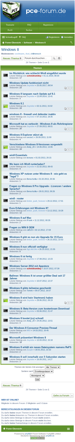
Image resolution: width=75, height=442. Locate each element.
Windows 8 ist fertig (20, 256)
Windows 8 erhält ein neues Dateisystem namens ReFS (40, 347)
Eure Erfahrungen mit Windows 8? (28, 208)
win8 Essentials (18, 155)
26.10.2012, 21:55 (47, 249)
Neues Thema (11, 58)
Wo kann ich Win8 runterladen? (27, 164)
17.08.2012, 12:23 (45, 259)
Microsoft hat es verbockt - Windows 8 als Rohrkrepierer (41, 124)
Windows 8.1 (16, 103)
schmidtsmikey (34, 76)
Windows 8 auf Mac (20, 217)
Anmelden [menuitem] (68, 37)
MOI (29, 330)
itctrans (30, 158)
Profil (10, 30)
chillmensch (36, 54)
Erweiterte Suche (59, 58)
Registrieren (48, 25)
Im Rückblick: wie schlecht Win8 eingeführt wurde (37, 73)
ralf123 (30, 230)
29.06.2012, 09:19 (45, 300)
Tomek (30, 290)
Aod (27, 54)
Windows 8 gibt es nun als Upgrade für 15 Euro (36, 237)
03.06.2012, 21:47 (45, 311)
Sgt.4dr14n (32, 249)
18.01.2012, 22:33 (43, 350)
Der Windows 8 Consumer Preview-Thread (33, 328)
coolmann (19, 54)
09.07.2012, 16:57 (43, 290)
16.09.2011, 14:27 (44, 359)
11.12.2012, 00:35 (42, 220)
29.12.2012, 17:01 (55, 201)
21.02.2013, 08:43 (45, 166)
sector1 (30, 137)
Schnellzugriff (11, 37)
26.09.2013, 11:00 (43, 137)
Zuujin (30, 350)
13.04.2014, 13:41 (45, 96)
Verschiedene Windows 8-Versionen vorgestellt (35, 144)
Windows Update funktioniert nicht (28, 83)
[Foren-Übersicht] (34, 10)
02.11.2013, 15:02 (44, 106)
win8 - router (16, 198)
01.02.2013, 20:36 (47, 179)
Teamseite (10, 25)
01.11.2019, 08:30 (51, 76)
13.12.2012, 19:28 (55, 211)
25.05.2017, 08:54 (45, 85)
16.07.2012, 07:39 (51, 268)
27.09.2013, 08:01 (45, 126)
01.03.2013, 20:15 (43, 158)
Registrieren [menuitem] (54, 37)
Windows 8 (10, 50)
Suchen (29, 30)
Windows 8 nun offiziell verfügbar (28, 246)
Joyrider (31, 85)
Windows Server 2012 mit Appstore (29, 266)
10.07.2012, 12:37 (45, 281)
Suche (54, 58)
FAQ (29, 25)
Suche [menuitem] (72, 43)
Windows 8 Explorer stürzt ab (26, 134)
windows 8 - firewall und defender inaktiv (32, 114)
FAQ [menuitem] (24, 37)
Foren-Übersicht (14, 429)
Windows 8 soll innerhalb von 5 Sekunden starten (37, 357)
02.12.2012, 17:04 (43, 230)
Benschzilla (32, 179)
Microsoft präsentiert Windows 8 (27, 337)
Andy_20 (31, 147)
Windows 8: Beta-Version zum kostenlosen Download (39, 308)
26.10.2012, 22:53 (55, 239)
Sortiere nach (27, 371)
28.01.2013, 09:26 (47, 191)
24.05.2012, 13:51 (45, 321)
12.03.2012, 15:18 (45, 340)
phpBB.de (50, 436)
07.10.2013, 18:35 (45, 117)
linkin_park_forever (36, 201)
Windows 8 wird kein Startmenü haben (31, 297)
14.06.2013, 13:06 (45, 147)
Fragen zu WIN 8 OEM (21, 227)
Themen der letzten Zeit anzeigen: (29, 367)
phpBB (28, 434)
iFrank (29, 220)
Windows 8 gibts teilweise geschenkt (30, 288)
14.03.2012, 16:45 (41, 330)
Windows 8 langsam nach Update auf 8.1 (32, 93)
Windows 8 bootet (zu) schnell (26, 318)
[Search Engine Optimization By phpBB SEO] (37, 439)
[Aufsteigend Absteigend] (37, 375)
